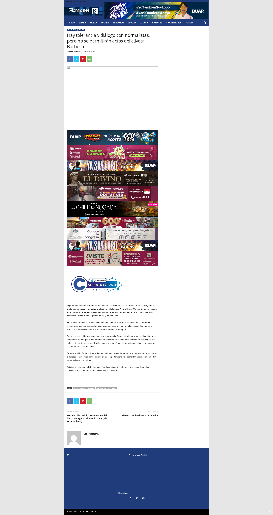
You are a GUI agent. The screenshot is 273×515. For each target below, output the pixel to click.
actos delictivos (80, 388)
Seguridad (112, 388)
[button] (205, 23)
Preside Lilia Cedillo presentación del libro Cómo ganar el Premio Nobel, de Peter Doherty (87, 418)
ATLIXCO (144, 23)
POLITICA (105, 23)
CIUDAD (93, 23)
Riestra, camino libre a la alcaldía (140, 415)
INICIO (72, 23)
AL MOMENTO (72, 30)
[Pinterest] (83, 59)
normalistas (101, 388)
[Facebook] (70, 59)
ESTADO (82, 23)
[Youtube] (143, 499)
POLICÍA (189, 23)
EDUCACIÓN (118, 23)
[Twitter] (76, 59)
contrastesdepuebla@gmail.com (141, 493)
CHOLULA (132, 23)
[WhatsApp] (89, 59)
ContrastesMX (74, 51)
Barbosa (91, 388)
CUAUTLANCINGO (174, 23)
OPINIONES (157, 23)
